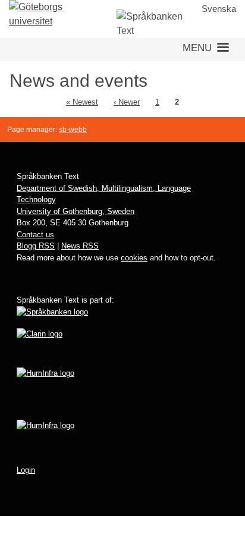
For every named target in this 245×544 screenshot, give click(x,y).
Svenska (219, 9)
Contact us (35, 234)
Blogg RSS (36, 245)
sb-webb (73, 129)
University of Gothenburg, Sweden (75, 211)
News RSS (80, 245)
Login (26, 470)
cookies (134, 257)
